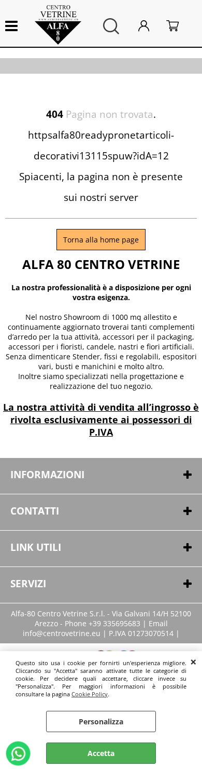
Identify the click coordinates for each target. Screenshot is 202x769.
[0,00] (179, 26)
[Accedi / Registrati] (149, 26)
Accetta (101, 753)
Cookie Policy (89, 694)
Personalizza (101, 721)
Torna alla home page (101, 240)
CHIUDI (193, 661)
